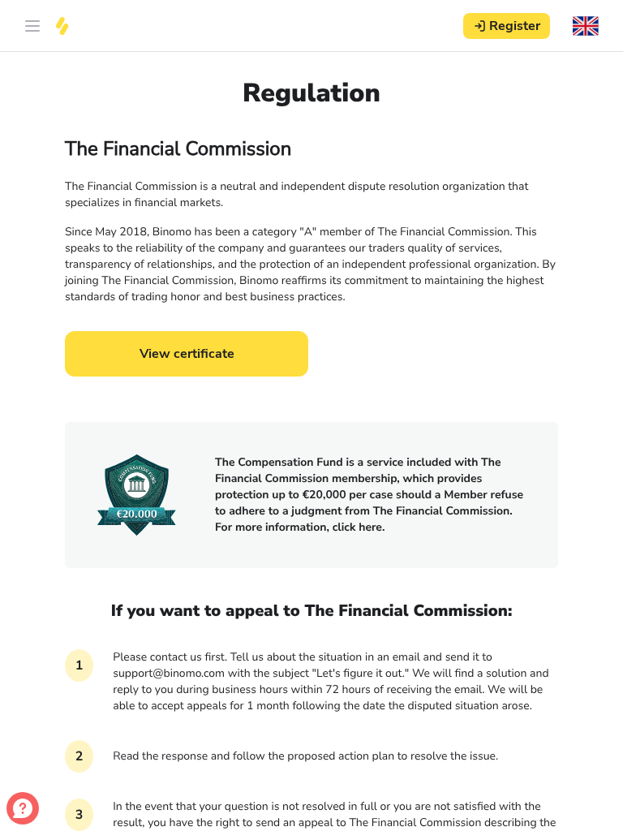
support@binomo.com (169, 673)
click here (357, 527)
